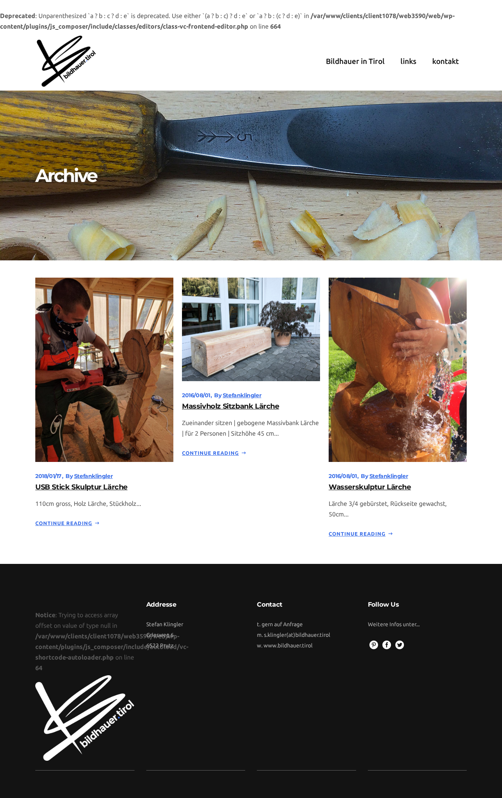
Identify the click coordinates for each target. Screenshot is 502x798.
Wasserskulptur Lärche (370, 487)
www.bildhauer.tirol (288, 645)
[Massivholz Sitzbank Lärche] (251, 329)
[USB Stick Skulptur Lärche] (104, 369)
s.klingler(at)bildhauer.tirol (297, 635)
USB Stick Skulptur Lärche (81, 487)
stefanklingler (93, 476)
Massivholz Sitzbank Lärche (230, 406)
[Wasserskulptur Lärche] (398, 369)
